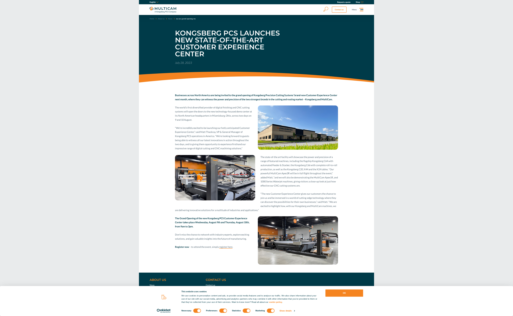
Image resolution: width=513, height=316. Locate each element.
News (170, 19)
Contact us (339, 9)
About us (161, 19)
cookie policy (275, 302)
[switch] (223, 311)
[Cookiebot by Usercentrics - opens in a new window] (163, 311)
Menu (354, 9)
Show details (285, 311)
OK (344, 293)
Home (152, 19)
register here (225, 246)
